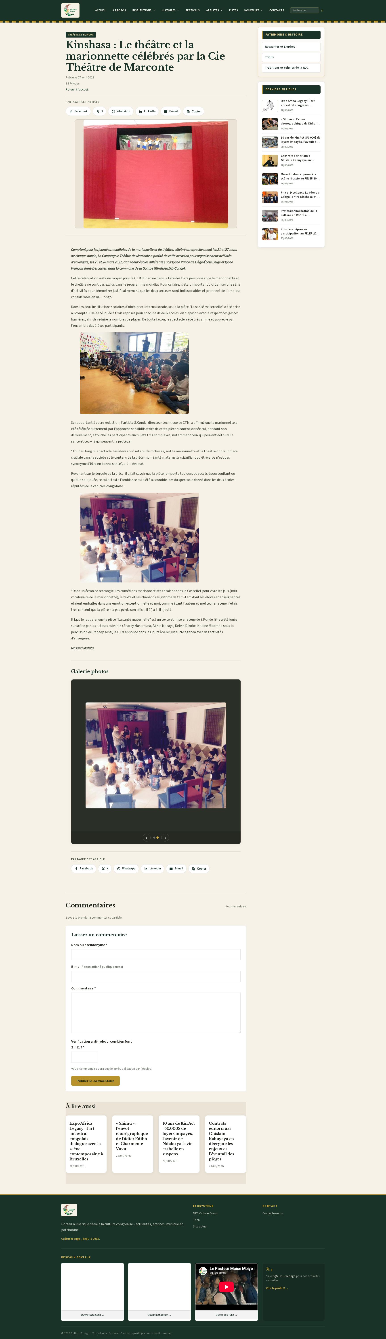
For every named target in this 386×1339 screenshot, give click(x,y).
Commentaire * (83, 988)
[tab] (154, 838)
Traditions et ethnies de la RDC (286, 67)
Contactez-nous (273, 1213)
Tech (196, 1220)
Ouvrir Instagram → (159, 1315)
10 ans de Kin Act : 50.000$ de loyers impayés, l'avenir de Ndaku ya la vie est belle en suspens (178, 1138)
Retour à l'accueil (77, 89)
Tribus (269, 57)
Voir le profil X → (277, 1288)
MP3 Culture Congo (205, 1213)
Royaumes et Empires (280, 46)
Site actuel (200, 1226)
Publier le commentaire (95, 1081)
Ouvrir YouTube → (227, 1315)
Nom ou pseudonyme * (89, 945)
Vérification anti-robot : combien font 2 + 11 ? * (101, 1044)
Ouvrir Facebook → (92, 1315)
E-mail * (97, 966)
